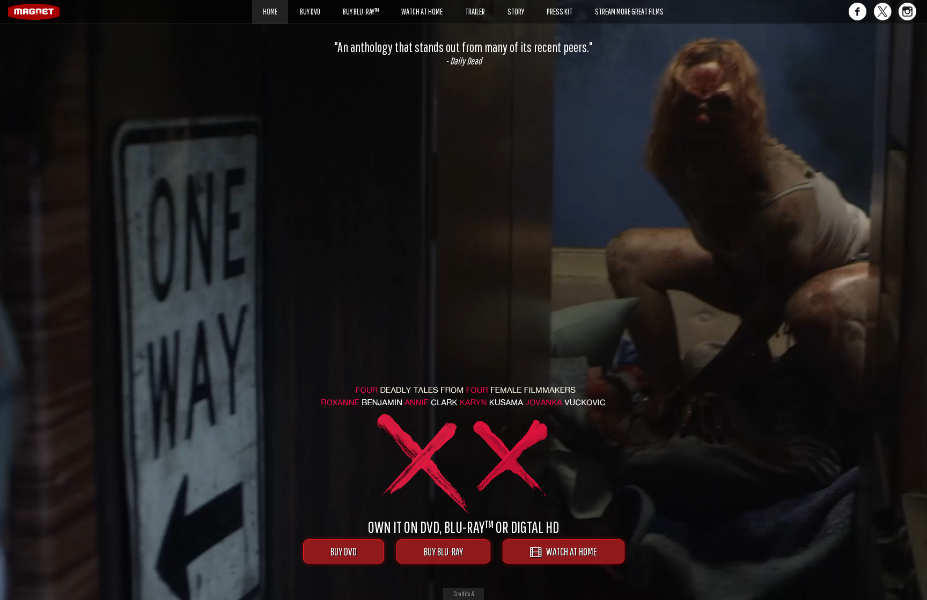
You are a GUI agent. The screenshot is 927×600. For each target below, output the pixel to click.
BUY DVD (343, 551)
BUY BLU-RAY (443, 551)
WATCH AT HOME (569, 551)
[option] (463, 53)
